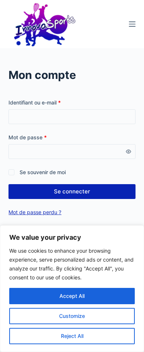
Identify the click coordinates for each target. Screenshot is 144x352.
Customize (72, 316)
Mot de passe (40, 137)
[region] (72, 288)
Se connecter (72, 191)
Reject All (72, 336)
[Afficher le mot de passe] (128, 151)
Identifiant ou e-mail (47, 102)
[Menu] (132, 24)
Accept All (72, 296)
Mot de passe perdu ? (34, 212)
